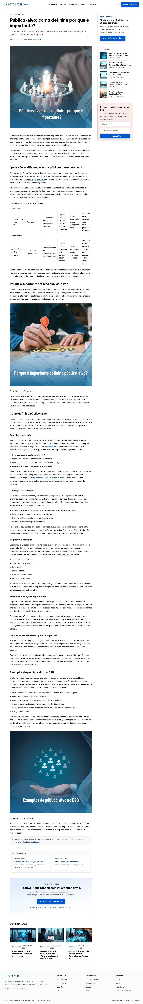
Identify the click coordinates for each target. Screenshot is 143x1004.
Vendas (63, 4)
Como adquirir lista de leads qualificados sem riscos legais (22, 953)
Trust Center (120, 987)
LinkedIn (7, 989)
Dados (82, 4)
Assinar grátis (115, 136)
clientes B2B (50, 447)
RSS (87, 991)
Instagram (15, 989)
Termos (130, 1000)
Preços (59, 991)
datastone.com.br (43, 1000)
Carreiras (119, 983)
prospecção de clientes (46, 478)
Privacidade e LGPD (119, 1000)
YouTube (24, 989)
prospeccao (19, 14)
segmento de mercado (34, 179)
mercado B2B (68, 554)
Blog (11, 14)
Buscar (93, 4)
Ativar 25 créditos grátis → (51, 901)
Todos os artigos (92, 979)
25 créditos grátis (130, 4)
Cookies (136, 1000)
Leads (88, 987)
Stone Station (62, 979)
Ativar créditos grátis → (113, 38)
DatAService (61, 987)
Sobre (118, 979)
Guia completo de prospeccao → (68, 862)
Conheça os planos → (32, 842)
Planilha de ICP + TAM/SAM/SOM (28, 862)
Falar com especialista (124, 991)
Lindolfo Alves (36, 39)
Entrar (116, 4)
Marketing (73, 4)
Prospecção (52, 4)
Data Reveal (61, 983)
